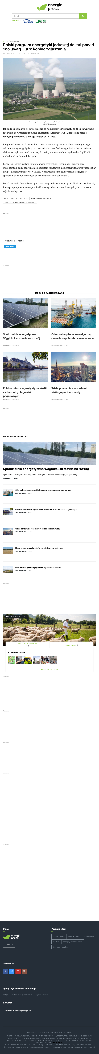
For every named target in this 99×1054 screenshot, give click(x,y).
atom (6, 198)
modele (56, 942)
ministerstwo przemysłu (41, 198)
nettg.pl (5, 995)
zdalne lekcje (88, 936)
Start (4, 41)
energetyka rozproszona (72, 942)
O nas (7, 945)
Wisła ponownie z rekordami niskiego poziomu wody (37, 529)
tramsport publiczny (61, 947)
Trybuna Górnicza (42, 995)
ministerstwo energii (20, 198)
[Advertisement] (49, 225)
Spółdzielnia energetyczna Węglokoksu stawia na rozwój (46, 469)
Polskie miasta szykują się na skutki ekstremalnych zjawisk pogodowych (25, 392)
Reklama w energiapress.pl (16, 1010)
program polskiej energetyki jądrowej (20, 202)
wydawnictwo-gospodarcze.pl (22, 995)
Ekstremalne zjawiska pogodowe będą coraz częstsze (38, 567)
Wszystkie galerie (49, 670)
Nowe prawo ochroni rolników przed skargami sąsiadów (39, 548)
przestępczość (73, 936)
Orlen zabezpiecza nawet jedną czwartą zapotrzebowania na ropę (43, 490)
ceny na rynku (58, 936)
